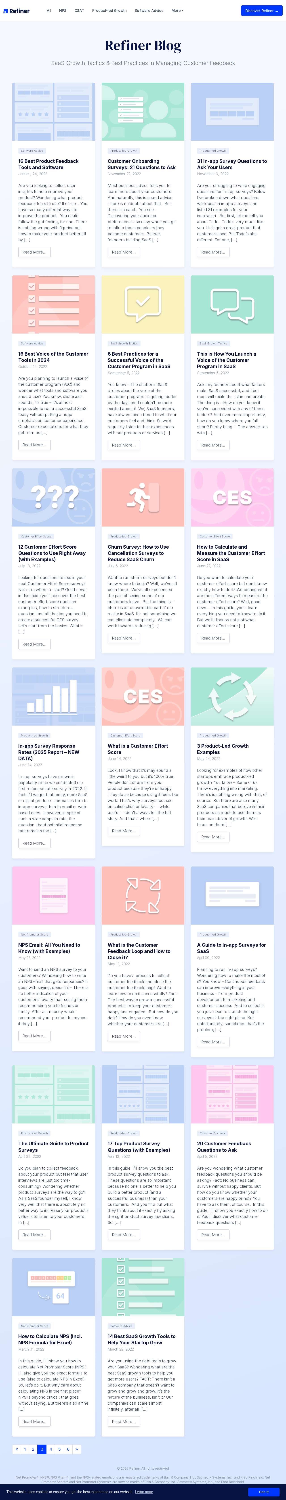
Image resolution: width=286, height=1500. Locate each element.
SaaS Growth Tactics (124, 343)
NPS (62, 10)
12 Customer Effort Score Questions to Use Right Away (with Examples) (52, 553)
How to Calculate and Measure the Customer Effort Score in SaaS (231, 553)
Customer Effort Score (36, 536)
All (49, 10)
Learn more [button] (144, 1492)
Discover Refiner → (261, 10)
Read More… (34, 252)
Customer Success (212, 1133)
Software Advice (149, 10)
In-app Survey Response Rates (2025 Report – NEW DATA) (48, 752)
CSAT (79, 10)
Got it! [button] (264, 1492)
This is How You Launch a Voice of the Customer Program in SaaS (226, 360)
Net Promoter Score (34, 934)
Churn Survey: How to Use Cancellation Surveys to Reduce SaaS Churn (138, 553)
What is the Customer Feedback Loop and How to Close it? (139, 951)
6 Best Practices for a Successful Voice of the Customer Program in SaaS (139, 360)
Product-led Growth (109, 10)
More (176, 10)
